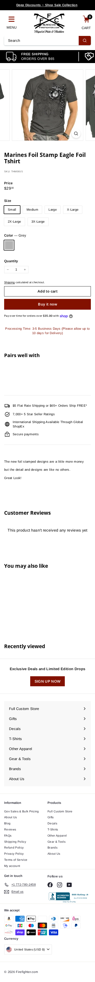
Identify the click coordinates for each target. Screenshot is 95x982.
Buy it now (47, 304)
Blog (7, 823)
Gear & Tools (57, 841)
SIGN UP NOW (48, 681)
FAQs (7, 835)
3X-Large (38, 221)
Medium (32, 209)
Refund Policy (14, 847)
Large (52, 209)
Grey (9, 245)
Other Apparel (57, 835)
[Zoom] (75, 133)
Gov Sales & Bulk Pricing (21, 811)
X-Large (72, 209)
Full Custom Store (60, 811)
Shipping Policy (15, 841)
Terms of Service (15, 860)
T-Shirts (53, 829)
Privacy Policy (14, 853)
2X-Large (14, 221)
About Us (10, 817)
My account (12, 866)
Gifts (51, 817)
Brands (52, 847)
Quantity (11, 261)
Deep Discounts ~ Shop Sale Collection (46, 5)
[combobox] (47, 40)
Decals (52, 823)
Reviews (10, 829)
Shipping (9, 282)
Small (12, 209)
